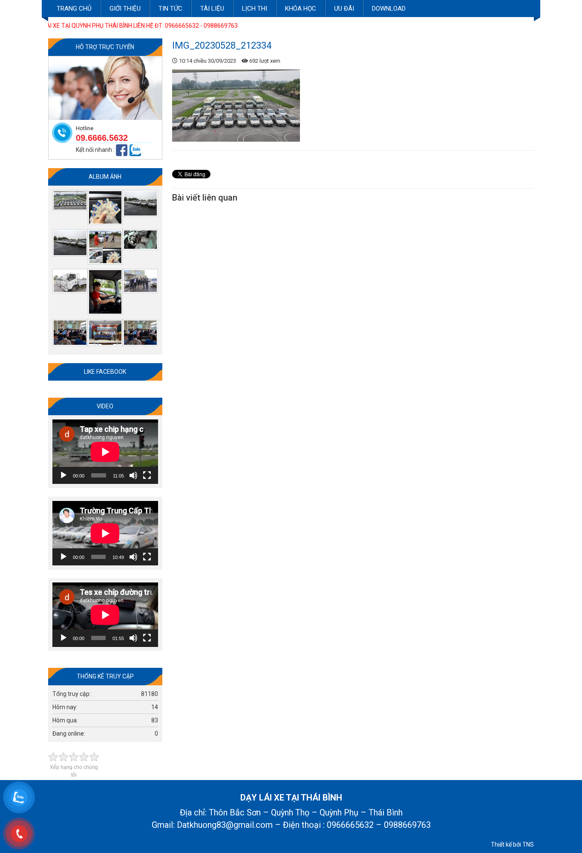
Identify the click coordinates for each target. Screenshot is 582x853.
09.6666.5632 (102, 138)
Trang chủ (74, 8)
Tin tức (170, 8)
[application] (105, 451)
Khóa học (300, 8)
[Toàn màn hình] (147, 475)
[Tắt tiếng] (133, 475)
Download (389, 8)
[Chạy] (63, 475)
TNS (528, 844)
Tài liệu (212, 8)
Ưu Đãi (344, 8)
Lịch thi (254, 8)
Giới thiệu (125, 8)
